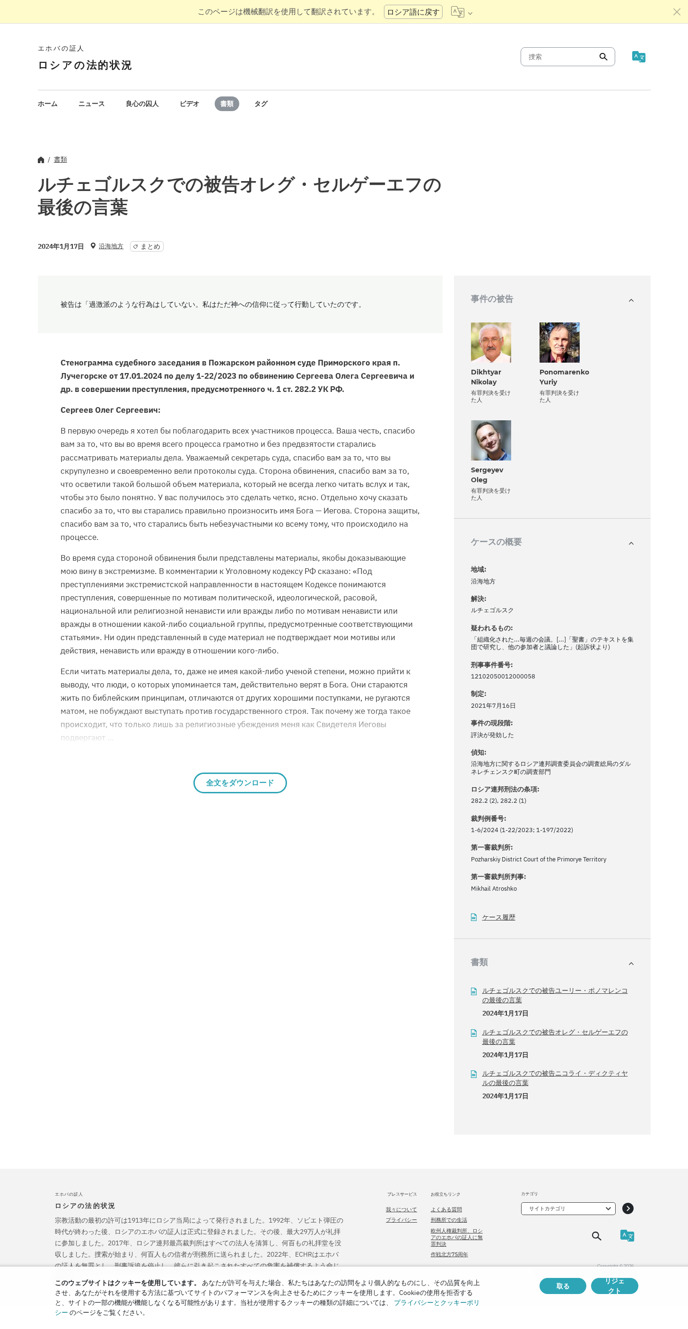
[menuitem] (47, 103)
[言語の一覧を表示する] (462, 12)
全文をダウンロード (240, 782)
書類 (227, 103)
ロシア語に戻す (413, 12)
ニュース (91, 103)
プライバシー (401, 1219)
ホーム (48, 103)
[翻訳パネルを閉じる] (677, 12)
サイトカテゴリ (547, 1208)
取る (563, 1286)
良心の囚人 (142, 103)
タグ (261, 103)
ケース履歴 (498, 917)
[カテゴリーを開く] (628, 1208)
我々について (401, 1209)
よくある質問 (446, 1209)
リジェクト (615, 1286)
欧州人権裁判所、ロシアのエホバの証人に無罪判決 (457, 1237)
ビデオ (190, 103)
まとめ (150, 246)
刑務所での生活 (449, 1219)
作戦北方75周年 (449, 1254)
